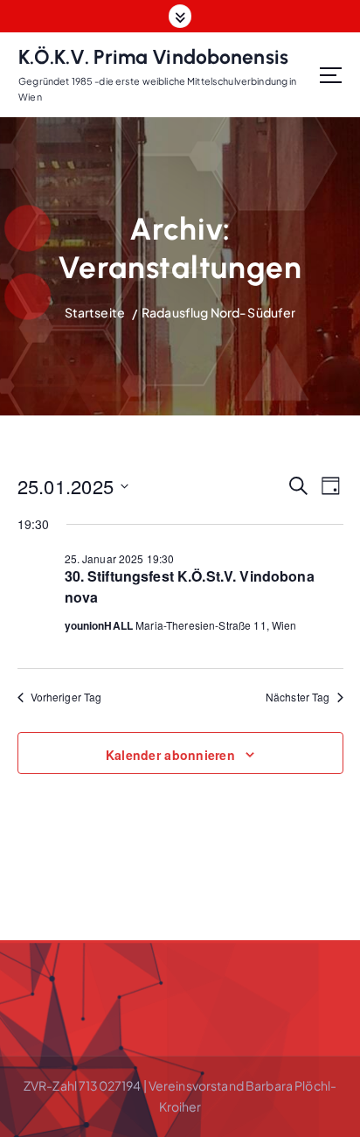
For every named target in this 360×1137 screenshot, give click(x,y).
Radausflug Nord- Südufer (218, 312)
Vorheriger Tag (66, 697)
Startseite (95, 312)
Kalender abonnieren (170, 755)
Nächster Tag (298, 697)
